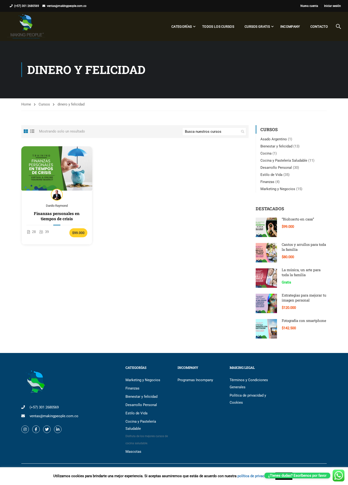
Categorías (181, 26)
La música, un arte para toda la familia (301, 272)
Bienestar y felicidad (276, 146)
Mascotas (133, 451)
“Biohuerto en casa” (298, 219)
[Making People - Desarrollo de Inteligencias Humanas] (26, 26)
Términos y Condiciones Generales (249, 383)
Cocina (266, 153)
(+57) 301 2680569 (26, 6)
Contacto (319, 26)
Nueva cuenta (309, 6)
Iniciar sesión (332, 6)
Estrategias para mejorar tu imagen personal (304, 297)
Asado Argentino (273, 139)
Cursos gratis (257, 26)
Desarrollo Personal (276, 167)
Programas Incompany (195, 380)
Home (26, 104)
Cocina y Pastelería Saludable (283, 160)
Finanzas (267, 182)
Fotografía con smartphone (304, 320)
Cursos (44, 104)
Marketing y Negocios (277, 189)
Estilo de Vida (271, 175)
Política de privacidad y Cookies (248, 399)
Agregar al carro (57, 168)
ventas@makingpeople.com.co (66, 6)
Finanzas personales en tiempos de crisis (57, 216)
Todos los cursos (218, 26)
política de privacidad (254, 476)
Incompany (290, 26)
